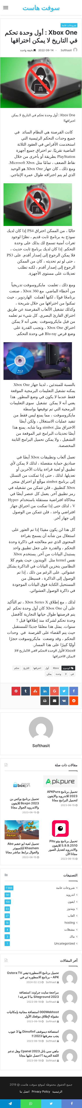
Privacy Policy (41, 1091)
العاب (71, 915)
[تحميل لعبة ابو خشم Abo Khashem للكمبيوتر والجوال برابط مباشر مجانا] (22, 829)
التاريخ (26, 668)
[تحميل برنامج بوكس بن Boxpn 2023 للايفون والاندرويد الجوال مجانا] (22, 785)
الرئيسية (57, 1091)
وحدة (58, 673)
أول (47, 668)
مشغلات (69, 929)
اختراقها (37, 668)
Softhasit (66, 50)
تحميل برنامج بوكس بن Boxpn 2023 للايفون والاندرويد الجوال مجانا (24, 803)
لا (65, 673)
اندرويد (70, 894)
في (72, 673)
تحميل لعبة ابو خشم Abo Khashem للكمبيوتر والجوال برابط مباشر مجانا (22, 848)
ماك (72, 936)
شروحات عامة (69, 25)
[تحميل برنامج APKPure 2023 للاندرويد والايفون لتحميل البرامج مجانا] (60, 781)
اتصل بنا (25, 1091)
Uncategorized (64, 943)
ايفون (71, 901)
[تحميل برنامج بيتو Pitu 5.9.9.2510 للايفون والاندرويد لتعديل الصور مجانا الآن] (60, 828)
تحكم (16, 668)
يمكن (49, 673)
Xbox (56, 668)
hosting (70, 922)
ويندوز (71, 908)
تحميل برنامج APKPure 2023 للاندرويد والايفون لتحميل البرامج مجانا (62, 796)
